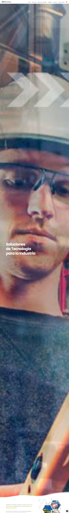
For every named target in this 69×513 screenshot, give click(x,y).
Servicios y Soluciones (42, 2)
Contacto (55, 2)
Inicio (29, 2)
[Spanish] (66, 2)
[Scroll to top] (67, 511)
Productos (34, 2)
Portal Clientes (62, 2)
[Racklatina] (6, 1)
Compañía (50, 2)
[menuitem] (29, 2)
